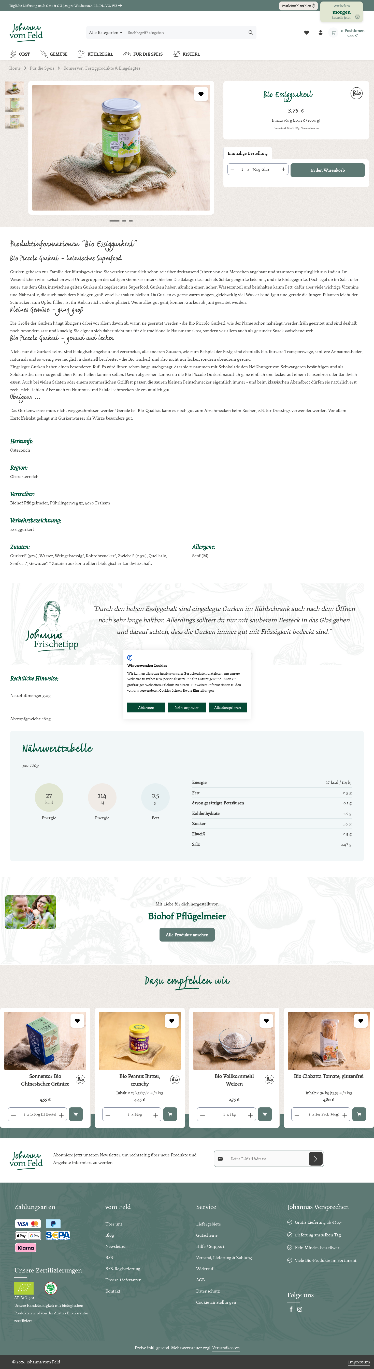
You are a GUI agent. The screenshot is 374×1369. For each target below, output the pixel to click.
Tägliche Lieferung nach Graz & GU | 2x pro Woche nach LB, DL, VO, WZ (63, 5)
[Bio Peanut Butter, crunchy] (140, 1041)
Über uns (113, 1224)
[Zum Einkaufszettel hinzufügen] (201, 94)
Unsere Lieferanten (123, 1280)
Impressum (359, 1362)
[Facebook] (291, 1310)
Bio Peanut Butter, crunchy (139, 1080)
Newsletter (115, 1246)
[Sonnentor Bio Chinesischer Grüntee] (45, 1041)
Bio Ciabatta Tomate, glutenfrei (329, 1076)
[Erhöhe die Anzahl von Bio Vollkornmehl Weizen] (250, 1114)
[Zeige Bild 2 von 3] (124, 220)
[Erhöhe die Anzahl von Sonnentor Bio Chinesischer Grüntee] (61, 1114)
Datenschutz (208, 1291)
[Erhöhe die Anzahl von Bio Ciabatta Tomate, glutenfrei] (344, 1114)
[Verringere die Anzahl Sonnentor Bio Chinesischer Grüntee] (13, 1114)
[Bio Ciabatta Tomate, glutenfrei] (329, 1041)
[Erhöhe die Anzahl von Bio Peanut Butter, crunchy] (155, 1114)
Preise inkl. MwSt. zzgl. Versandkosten (296, 128)
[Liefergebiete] (357, 17)
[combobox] (185, 32)
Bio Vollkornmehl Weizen (234, 1080)
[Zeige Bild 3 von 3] (131, 220)
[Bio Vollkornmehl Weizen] (234, 1041)
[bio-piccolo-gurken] (121, 148)
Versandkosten (226, 1347)
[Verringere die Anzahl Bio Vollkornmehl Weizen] (202, 1114)
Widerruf (204, 1268)
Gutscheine (207, 1235)
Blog (109, 1235)
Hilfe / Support (210, 1246)
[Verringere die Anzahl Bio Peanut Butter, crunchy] (107, 1114)
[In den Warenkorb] (76, 1114)
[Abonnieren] (316, 1159)
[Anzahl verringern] (232, 169)
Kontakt (112, 1291)
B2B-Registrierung (122, 1268)
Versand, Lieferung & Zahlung (224, 1257)
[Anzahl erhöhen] (284, 169)
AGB (200, 1280)
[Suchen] (251, 32)
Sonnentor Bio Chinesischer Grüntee (45, 1080)
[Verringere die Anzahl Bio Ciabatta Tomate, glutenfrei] (296, 1114)
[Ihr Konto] (320, 32)
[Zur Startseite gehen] (26, 32)
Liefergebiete (208, 1224)
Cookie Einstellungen (216, 1302)
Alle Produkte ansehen (187, 934)
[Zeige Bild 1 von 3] (114, 220)
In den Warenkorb (327, 170)
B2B (109, 1257)
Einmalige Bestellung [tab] (248, 153)
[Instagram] (300, 1310)
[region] (109, 154)
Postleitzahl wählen (297, 6)
